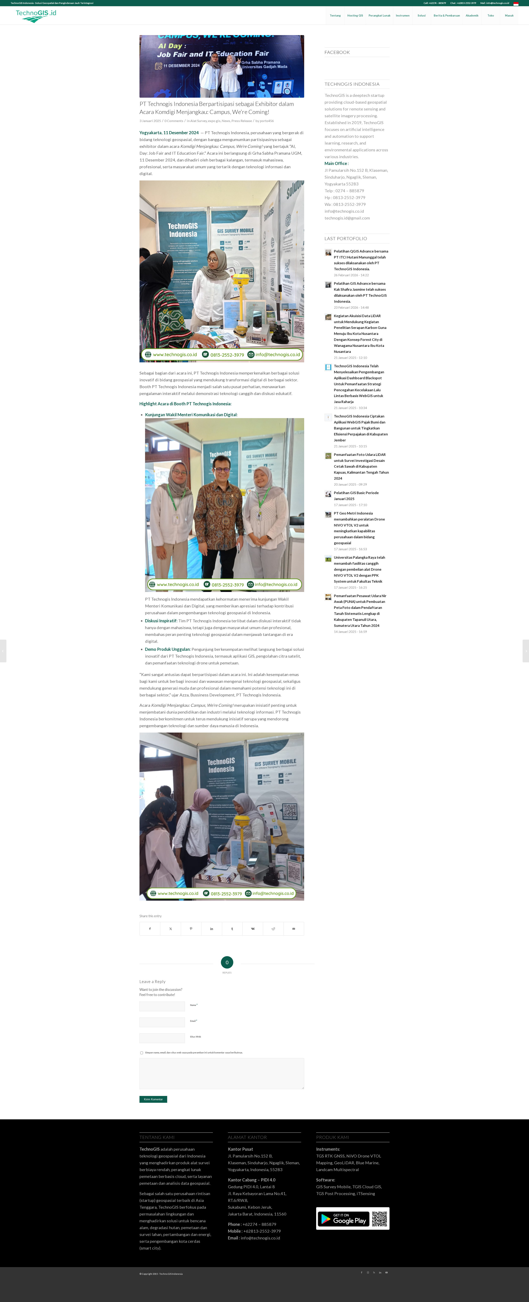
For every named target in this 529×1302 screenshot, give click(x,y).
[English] (516, 5)
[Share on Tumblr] (232, 928)
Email (193, 1020)
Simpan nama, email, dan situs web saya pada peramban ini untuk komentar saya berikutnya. (194, 1052)
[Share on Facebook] (150, 928)
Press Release (241, 121)
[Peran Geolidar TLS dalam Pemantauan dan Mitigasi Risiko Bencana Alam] (526, 651)
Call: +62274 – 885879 (435, 3)
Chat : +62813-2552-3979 (463, 3)
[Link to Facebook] (362, 1272)
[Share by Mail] (294, 928)
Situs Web (195, 1036)
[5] (221, 66)
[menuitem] (435, 3)
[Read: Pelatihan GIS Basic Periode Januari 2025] (328, 494)
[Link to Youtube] (386, 1272)
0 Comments (173, 121)
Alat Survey (198, 121)
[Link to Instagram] (368, 1272)
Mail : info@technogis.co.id (494, 3)
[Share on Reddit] (273, 928)
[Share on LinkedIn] (211, 928)
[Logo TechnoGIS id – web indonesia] (36, 15)
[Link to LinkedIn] (380, 1272)
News (226, 121)
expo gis (214, 121)
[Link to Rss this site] (374, 1272)
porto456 (267, 121)
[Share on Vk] (253, 928)
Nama (194, 1005)
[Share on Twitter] (170, 928)
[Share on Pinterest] (191, 928)
